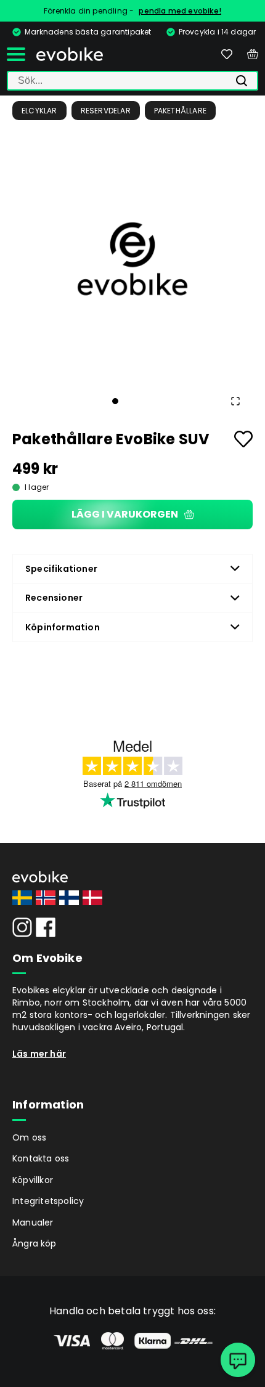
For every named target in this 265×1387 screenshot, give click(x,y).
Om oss (29, 1137)
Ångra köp (34, 1243)
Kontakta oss (40, 1158)
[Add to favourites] (243, 439)
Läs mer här (39, 1053)
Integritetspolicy (48, 1201)
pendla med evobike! (180, 11)
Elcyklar (39, 110)
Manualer (33, 1222)
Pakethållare (180, 110)
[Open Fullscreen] (235, 401)
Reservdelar (106, 110)
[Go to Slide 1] (115, 401)
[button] (132, 259)
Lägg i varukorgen (124, 514)
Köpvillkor (32, 1180)
